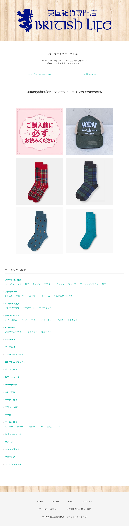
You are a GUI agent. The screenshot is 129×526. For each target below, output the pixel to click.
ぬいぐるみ (10, 392)
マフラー (48, 284)
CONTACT (87, 502)
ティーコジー (47, 320)
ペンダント (33, 296)
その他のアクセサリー (64, 296)
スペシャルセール (13, 434)
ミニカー (9, 427)
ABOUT (55, 502)
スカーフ (72, 284)
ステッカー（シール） (15, 354)
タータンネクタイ (13, 284)
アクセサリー (11, 292)
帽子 (27, 284)
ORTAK (8, 296)
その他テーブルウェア (67, 320)
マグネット (10, 339)
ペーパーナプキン (29, 320)
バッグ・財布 (11, 400)
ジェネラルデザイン (14, 332)
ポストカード (11, 369)
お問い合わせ (90, 74)
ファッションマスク (89, 284)
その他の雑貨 (11, 422)
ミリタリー (32, 332)
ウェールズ (10, 457)
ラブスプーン (29, 308)
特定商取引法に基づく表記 (79, 509)
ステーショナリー (13, 377)
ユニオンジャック (13, 464)
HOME (40, 502)
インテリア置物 (12, 308)
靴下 (104, 284)
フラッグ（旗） (12, 407)
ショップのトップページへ (39, 74)
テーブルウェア (12, 315)
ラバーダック (11, 384)
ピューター (46, 332)
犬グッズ (33, 427)
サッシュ (60, 284)
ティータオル (11, 320)
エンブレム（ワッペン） (16, 362)
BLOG (70, 502)
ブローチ (20, 296)
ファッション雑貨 (13, 280)
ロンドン (9, 442)
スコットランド (12, 449)
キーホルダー (11, 347)
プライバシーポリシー (48, 509)
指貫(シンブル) (54, 427)
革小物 (8, 415)
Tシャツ (36, 284)
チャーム (46, 296)
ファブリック (45, 308)
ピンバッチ (10, 327)
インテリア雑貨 (12, 303)
